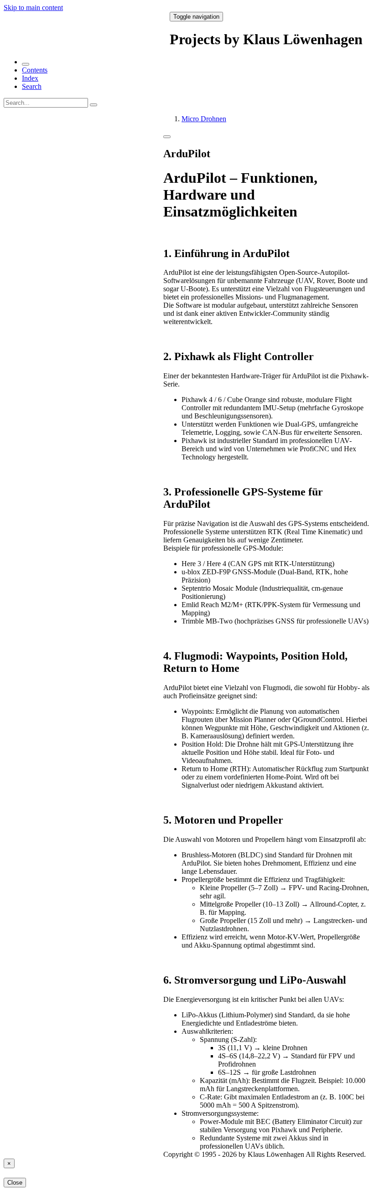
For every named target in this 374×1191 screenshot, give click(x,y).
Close (14, 1182)
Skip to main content (33, 7)
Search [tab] (32, 86)
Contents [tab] (34, 70)
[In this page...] (167, 136)
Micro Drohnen (204, 119)
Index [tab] (30, 78)
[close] (25, 64)
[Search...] (93, 104)
